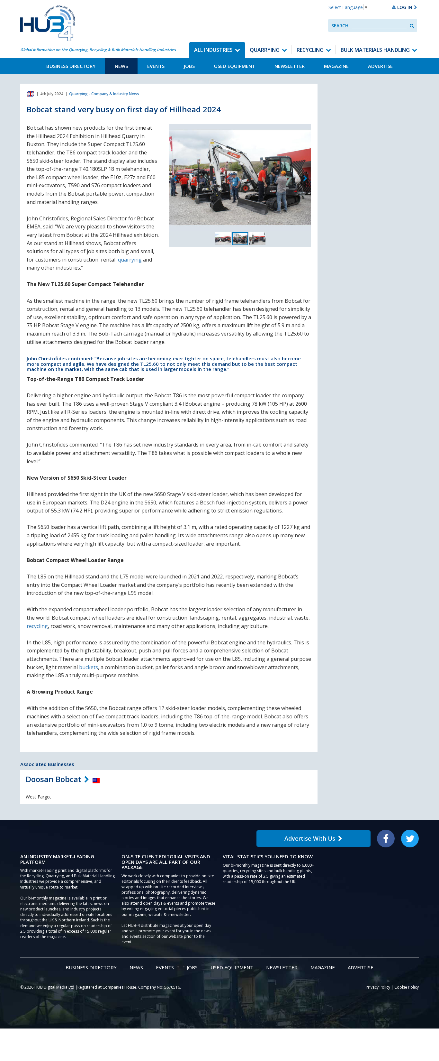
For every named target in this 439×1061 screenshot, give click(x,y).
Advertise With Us (309, 838)
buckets (88, 667)
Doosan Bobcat (53, 779)
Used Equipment (234, 66)
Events (156, 66)
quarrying (130, 259)
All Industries (213, 49)
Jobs (189, 66)
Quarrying (265, 49)
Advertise (380, 66)
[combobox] (379, 25)
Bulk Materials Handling (375, 49)
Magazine (336, 66)
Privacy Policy (378, 987)
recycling (37, 626)
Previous (174, 178)
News (121, 66)
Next (305, 178)
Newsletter (289, 66)
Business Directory (70, 66)
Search (339, 26)
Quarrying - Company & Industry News (104, 94)
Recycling (310, 49)
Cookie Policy (406, 987)
